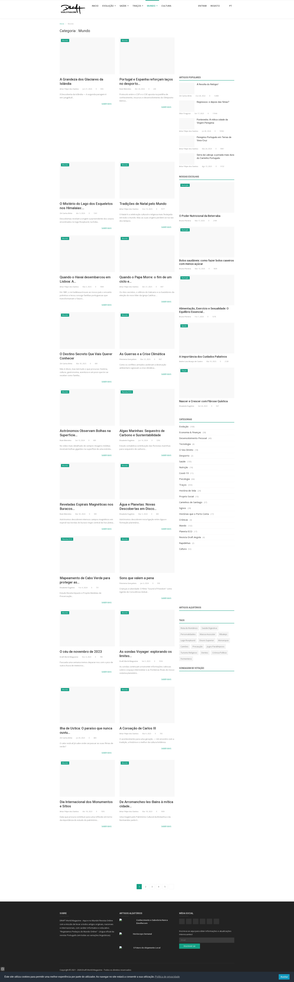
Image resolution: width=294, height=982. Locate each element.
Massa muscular (207, 634)
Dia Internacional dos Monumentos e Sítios (86, 804)
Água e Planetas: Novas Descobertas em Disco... (137, 507)
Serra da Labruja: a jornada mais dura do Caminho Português (215, 156)
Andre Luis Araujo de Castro (191, 361)
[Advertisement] (117, 135)
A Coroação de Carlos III (137, 728)
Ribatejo (223, 634)
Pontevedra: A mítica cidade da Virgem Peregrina (212, 121)
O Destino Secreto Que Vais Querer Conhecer (86, 356)
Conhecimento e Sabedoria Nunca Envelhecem (152, 921)
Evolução (108, 5)
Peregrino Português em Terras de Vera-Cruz (214, 139)
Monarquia (223, 640)
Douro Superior (207, 640)
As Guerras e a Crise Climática (142, 354)
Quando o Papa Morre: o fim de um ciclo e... (145, 279)
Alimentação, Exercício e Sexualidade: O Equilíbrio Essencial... (204, 310)
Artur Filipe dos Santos (69, 89)
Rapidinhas (184, 543)
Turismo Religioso (189, 652)
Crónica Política (219, 652)
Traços (137, 5)
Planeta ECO (127, 392)
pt (231, 5)
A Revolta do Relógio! (207, 84)
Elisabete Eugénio (126, 440)
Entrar (202, 5)
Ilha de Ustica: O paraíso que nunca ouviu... (86, 730)
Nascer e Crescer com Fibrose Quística (203, 401)
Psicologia (184, 478)
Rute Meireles (125, 89)
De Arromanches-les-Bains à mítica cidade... (146, 804)
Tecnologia (185, 443)
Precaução (198, 646)
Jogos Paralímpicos (215, 646)
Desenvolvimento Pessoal (193, 438)
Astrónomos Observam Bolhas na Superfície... (85, 433)
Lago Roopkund (188, 640)
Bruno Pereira (185, 220)
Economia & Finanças (190, 432)
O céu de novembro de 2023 (81, 652)
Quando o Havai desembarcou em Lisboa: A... (85, 279)
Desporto (184, 455)
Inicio (95, 5)
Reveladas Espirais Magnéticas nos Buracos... (86, 507)
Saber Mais (107, 104)
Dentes (204, 652)
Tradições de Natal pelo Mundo (142, 204)
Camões (184, 646)
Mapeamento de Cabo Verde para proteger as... (85, 580)
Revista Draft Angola (190, 537)
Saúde (123, 5)
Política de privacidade (167, 976)
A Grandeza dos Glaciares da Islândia (81, 81)
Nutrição (185, 185)
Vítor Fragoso (185, 113)
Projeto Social (186, 496)
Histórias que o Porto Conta (194, 513)
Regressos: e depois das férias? (213, 102)
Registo (215, 5)
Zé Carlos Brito (66, 213)
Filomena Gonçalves (127, 359)
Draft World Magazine (69, 657)
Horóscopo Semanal (142, 934)
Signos (182, 508)
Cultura (166, 5)
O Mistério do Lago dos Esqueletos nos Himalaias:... (86, 206)
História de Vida (187, 490)
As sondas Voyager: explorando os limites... (145, 654)
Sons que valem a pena (136, 578)
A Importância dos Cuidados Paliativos (203, 356)
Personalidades (188, 634)
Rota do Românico (189, 628)
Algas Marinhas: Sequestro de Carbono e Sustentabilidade (142, 433)
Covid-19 (184, 473)
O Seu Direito (186, 449)
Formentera (186, 658)
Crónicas (183, 519)
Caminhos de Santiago (190, 502)
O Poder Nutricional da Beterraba (199, 215)
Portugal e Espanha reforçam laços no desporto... (146, 81)
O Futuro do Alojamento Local (146, 948)
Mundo (151, 5)
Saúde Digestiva (209, 628)
